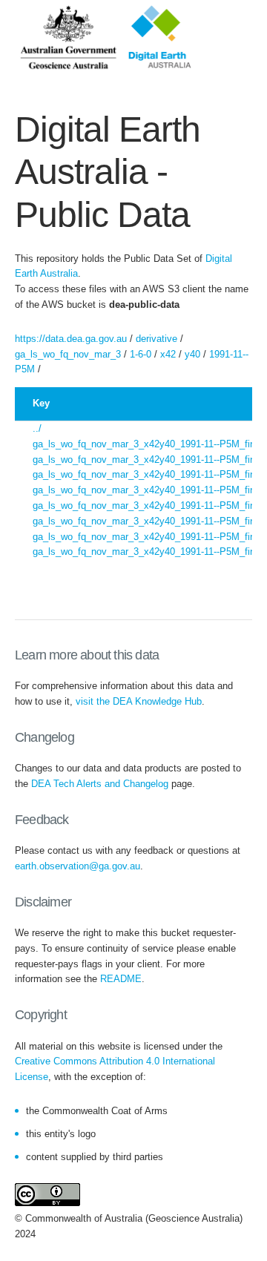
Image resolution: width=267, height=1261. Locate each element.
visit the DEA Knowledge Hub (139, 701)
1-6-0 (140, 354)
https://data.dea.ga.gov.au (71, 338)
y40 (192, 354)
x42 (168, 354)
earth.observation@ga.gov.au (77, 866)
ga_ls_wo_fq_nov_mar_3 (68, 354)
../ (37, 428)
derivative (156, 338)
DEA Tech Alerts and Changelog (99, 783)
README (121, 978)
